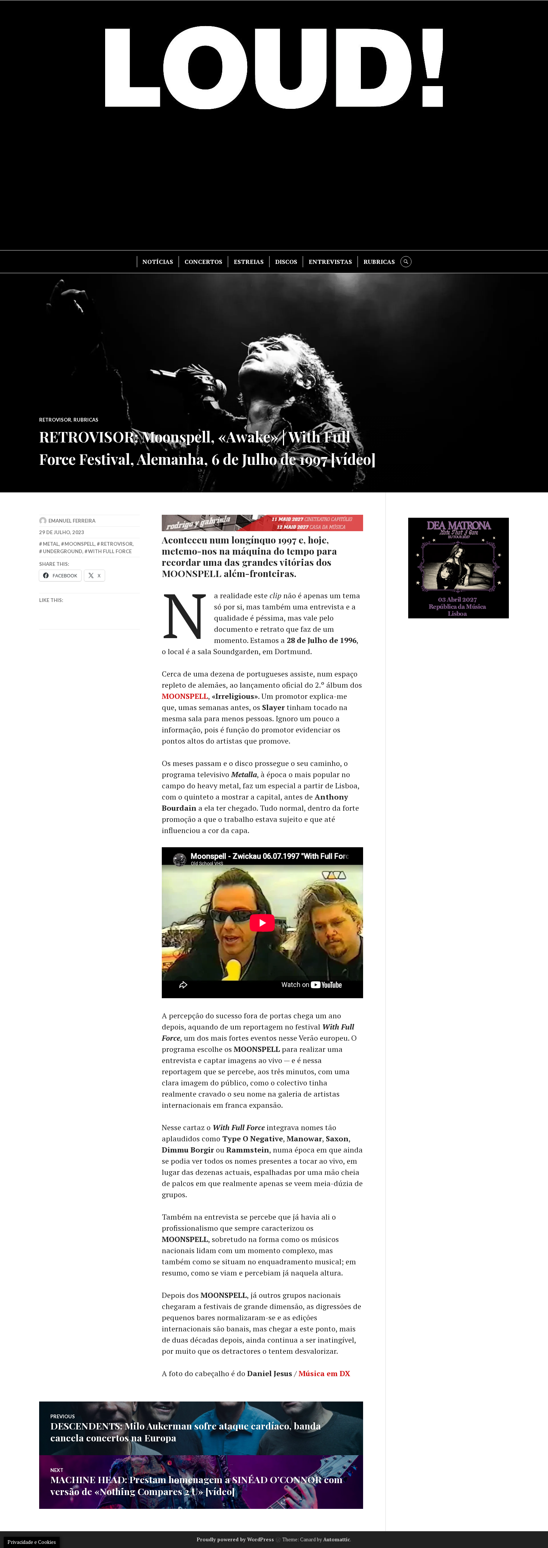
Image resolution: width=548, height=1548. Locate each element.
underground (62, 551)
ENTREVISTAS (330, 262)
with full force (110, 551)
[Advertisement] (274, 187)
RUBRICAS (379, 262)
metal (51, 544)
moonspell (79, 544)
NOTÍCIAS (157, 262)
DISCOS (286, 262)
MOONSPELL (185, 696)
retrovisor (117, 544)
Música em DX (324, 1373)
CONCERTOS (203, 262)
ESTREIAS (249, 262)
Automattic (336, 1539)
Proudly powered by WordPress (235, 1539)
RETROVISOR (55, 420)
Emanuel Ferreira (71, 521)
